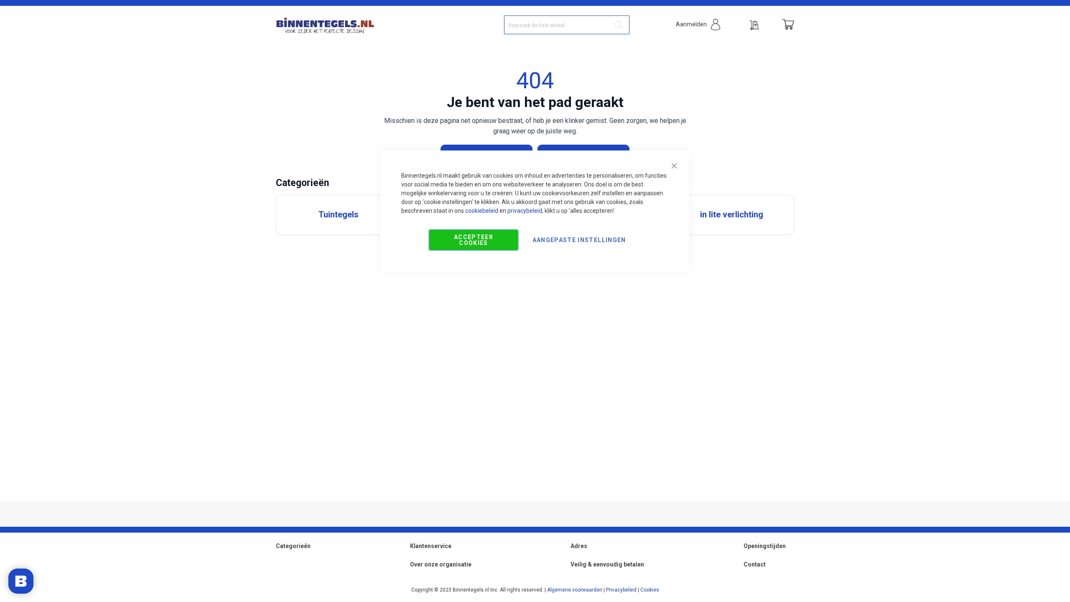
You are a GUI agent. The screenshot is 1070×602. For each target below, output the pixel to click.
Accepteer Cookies (473, 240)
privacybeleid (524, 210)
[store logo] (325, 24)
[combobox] (566, 24)
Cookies (649, 590)
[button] (698, 24)
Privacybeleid (621, 590)
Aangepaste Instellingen (579, 240)
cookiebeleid (481, 210)
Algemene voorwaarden (574, 590)
